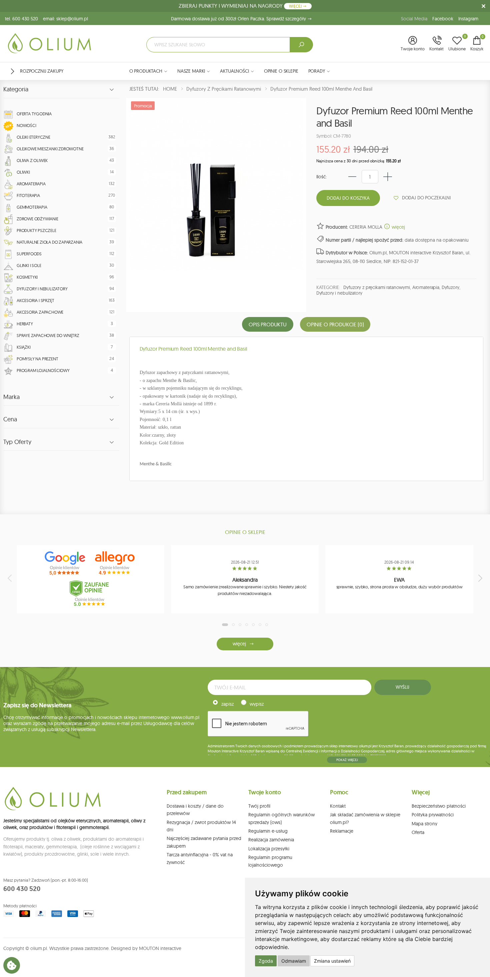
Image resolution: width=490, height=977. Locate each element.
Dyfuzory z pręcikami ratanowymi (376, 287)
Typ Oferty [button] (17, 442)
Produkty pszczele (36, 230)
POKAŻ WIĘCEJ (347, 760)
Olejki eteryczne (33, 137)
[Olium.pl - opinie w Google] (66, 563)
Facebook (442, 19)
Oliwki (23, 172)
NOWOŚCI (26, 125)
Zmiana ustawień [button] (332, 961)
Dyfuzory (450, 287)
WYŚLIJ (402, 687)
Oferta (418, 832)
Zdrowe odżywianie (37, 218)
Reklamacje (341, 831)
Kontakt (338, 806)
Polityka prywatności (433, 815)
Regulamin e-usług (268, 831)
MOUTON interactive (160, 948)
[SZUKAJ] (301, 44)
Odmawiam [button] (293, 961)
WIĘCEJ (296, 6)
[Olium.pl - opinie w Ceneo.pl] (91, 593)
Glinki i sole (29, 265)
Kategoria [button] (15, 89)
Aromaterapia (31, 183)
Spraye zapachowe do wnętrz (48, 335)
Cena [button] (10, 419)
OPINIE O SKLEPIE (281, 71)
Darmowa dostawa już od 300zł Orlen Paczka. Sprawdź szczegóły (239, 19)
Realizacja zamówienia (271, 840)
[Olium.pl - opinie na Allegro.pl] (116, 563)
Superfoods (29, 253)
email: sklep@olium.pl (65, 19)
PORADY (316, 71)
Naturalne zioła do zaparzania (49, 242)
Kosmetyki (27, 277)
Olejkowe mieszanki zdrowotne (50, 148)
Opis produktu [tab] (268, 324)
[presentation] (10, 578)
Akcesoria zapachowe (40, 312)
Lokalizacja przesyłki (268, 849)
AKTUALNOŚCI (234, 71)
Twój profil (259, 806)
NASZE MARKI (191, 71)
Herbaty (25, 323)
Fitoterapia (28, 195)
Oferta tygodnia (34, 113)
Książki (24, 347)
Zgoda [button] (266, 961)
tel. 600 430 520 (21, 19)
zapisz (227, 704)
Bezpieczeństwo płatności (439, 806)
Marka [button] (11, 397)
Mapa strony (424, 824)
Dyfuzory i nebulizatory (42, 288)
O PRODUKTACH (145, 71)
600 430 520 (22, 888)
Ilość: (321, 177)
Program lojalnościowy (43, 370)
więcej (397, 227)
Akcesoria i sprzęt (35, 300)
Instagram (468, 19)
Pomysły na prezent (37, 358)
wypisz (257, 704)
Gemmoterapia (32, 207)
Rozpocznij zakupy (41, 71)
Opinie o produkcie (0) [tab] (335, 324)
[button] (413, 44)
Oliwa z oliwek (32, 160)
